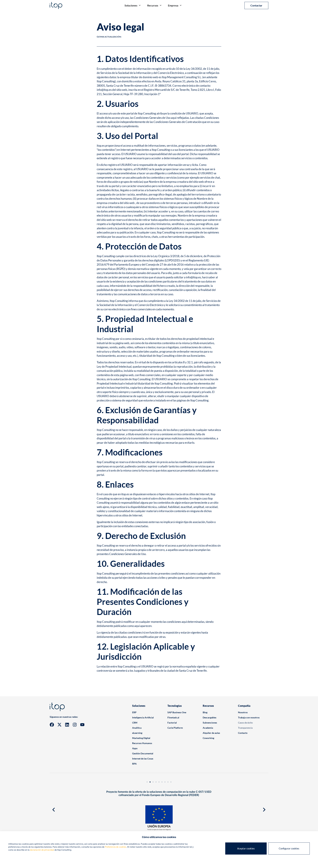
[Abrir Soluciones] (139, 5)
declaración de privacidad (42, 850)
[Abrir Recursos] (160, 5)
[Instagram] (75, 725)
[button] (54, 810)
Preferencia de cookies (115, 847)
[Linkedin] (67, 725)
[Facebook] (52, 725)
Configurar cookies (289, 848)
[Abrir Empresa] (180, 5)
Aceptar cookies (246, 848)
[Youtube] (82, 725)
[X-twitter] (59, 725)
